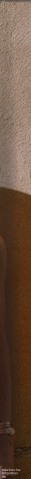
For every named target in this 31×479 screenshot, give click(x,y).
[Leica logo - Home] (15, 1)
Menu (4, 1)
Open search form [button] (27, 1)
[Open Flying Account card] (28, 1)
